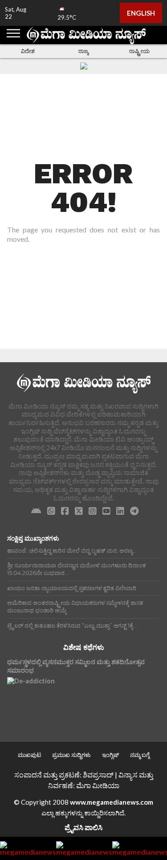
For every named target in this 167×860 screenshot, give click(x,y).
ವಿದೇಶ (28, 51)
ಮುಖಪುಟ (29, 754)
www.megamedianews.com (111, 802)
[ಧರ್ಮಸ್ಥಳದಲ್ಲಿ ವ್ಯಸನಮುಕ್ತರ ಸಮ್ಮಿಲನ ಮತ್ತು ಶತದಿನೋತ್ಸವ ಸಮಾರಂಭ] (31, 701)
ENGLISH (141, 13)
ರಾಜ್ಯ (83, 51)
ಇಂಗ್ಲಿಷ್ (110, 754)
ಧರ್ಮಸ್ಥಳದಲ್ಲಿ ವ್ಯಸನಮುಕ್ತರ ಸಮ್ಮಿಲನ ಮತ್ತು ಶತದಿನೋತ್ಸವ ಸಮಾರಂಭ (76, 666)
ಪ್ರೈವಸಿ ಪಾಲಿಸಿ (83, 827)
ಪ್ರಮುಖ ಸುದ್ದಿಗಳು (71, 754)
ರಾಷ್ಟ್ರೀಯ (139, 51)
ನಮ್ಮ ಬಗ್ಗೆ (140, 754)
